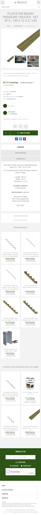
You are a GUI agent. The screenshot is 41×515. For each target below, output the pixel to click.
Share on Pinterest (24, 138)
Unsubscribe (27, 466)
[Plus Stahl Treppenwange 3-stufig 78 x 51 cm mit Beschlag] (10, 415)
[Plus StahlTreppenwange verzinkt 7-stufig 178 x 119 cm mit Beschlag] (10, 274)
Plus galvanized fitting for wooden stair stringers (10, 350)
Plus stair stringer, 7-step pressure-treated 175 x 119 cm (10, 319)
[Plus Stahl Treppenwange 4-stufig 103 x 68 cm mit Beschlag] (10, 381)
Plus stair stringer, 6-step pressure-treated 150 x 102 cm (30, 319)
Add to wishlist (15, 126)
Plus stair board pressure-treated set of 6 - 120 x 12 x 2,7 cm (30, 428)
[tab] (20, 147)
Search (39, 7)
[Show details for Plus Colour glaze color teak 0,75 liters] (30, 381)
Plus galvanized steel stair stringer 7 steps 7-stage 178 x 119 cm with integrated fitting (10, 287)
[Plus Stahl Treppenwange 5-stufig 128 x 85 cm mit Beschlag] (10, 241)
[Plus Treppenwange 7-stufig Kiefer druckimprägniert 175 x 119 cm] (10, 307)
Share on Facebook (16, 138)
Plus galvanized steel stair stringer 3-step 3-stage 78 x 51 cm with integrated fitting (10, 428)
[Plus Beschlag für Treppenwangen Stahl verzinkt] (10, 338)
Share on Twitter (20, 138)
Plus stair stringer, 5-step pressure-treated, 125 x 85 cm (30, 286)
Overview (20, 147)
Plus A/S (13, 91)
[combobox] (18, 7)
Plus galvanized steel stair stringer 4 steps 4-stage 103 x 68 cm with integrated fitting (10, 394)
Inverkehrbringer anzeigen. (21, 220)
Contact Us (20, 159)
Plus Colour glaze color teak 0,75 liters (30, 393)
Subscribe (15, 466)
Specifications (20, 153)
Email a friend (26, 126)
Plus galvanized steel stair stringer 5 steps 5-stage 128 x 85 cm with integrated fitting (10, 254)
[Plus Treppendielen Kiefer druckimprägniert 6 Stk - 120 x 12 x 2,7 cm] (30, 415)
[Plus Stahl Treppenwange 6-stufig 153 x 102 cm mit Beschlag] (30, 241)
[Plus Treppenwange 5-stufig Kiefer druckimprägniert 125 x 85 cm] (30, 274)
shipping (11, 85)
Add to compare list (20, 126)
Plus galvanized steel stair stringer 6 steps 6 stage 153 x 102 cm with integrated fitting (30, 254)
